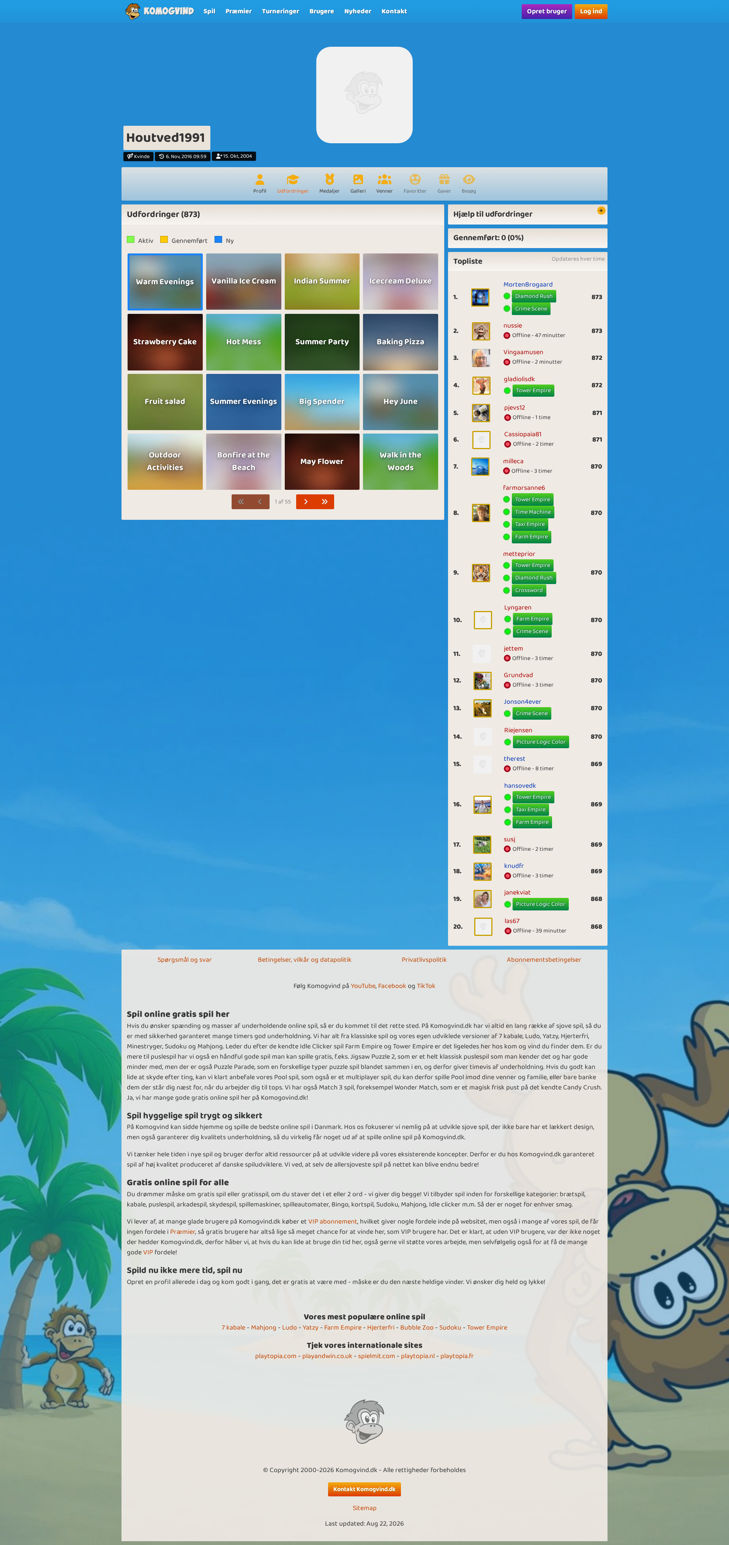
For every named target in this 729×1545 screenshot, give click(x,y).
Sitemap (365, 1508)
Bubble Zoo (417, 1327)
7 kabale (233, 1327)
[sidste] (325, 501)
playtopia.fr (457, 1356)
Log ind (591, 11)
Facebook (392, 986)
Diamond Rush (534, 296)
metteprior (519, 554)
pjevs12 (514, 407)
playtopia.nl (418, 1356)
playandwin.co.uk (327, 1356)
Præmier (182, 1232)
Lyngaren (518, 607)
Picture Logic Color (541, 742)
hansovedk (520, 785)
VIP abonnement (332, 1221)
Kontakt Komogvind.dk (364, 1489)
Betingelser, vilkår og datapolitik (305, 960)
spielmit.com (376, 1356)
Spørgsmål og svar (185, 960)
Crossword (529, 590)
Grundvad (518, 675)
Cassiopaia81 (522, 434)
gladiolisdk (519, 379)
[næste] (306, 501)
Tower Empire (533, 390)
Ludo (289, 1327)
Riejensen (518, 730)
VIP (148, 1252)
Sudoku (450, 1327)
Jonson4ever (522, 702)
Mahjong (263, 1327)
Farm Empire (531, 536)
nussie (512, 325)
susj (509, 839)
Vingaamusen (523, 352)
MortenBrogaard (528, 284)
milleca (513, 461)
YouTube (363, 986)
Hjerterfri (380, 1327)
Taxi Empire (530, 524)
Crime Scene (531, 308)
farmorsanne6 (524, 488)
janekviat (517, 892)
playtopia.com (276, 1356)
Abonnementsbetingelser (544, 960)
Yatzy (311, 1327)
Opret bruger (547, 11)
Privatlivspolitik (424, 960)
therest (514, 759)
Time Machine (533, 512)
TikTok (426, 986)
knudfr (514, 866)
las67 (512, 921)
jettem (513, 648)
